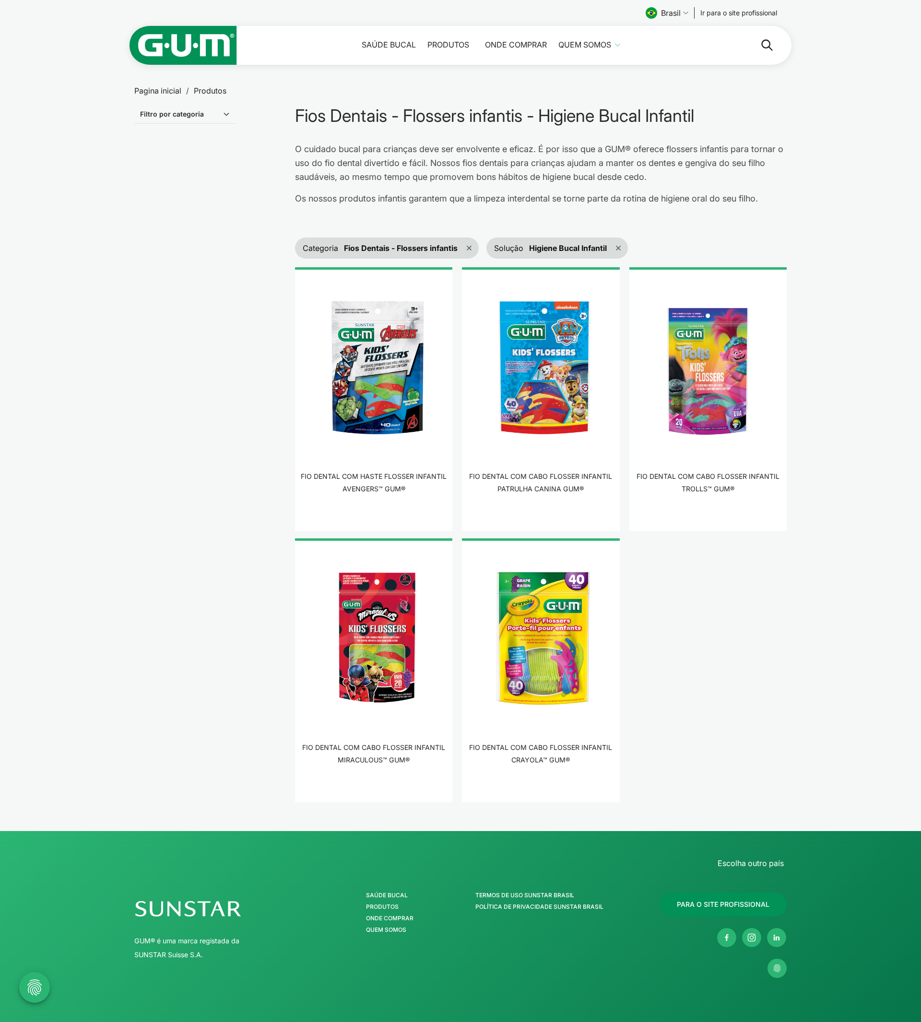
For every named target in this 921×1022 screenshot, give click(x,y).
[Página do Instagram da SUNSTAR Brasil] (751, 937)
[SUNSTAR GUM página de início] (183, 45)
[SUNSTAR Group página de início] (214, 908)
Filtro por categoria (172, 114)
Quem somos (584, 44)
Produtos (448, 44)
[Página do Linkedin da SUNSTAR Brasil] (776, 937)
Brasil (671, 13)
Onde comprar (516, 44)
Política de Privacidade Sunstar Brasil (539, 907)
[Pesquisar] (759, 45)
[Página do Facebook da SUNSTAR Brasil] (726, 937)
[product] (373, 399)
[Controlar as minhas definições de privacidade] (777, 968)
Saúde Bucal (389, 44)
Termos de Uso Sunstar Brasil (524, 895)
